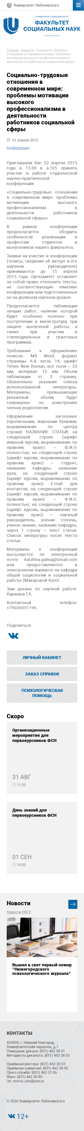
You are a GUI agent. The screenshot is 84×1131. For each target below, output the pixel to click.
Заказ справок (42, 674)
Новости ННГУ (19, 912)
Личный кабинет (42, 657)
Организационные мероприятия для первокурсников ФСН (34, 735)
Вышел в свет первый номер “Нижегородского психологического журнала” (42, 969)
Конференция (18, 148)
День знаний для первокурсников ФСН (34, 812)
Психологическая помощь (42, 693)
